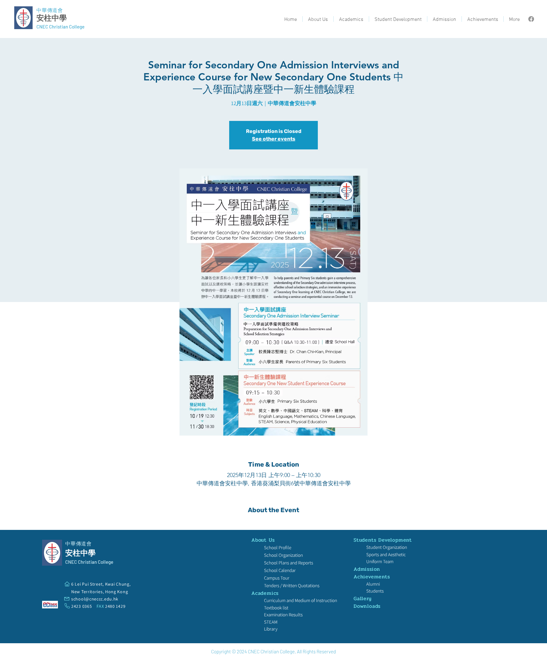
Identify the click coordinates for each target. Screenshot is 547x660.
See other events (273, 139)
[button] (318, 19)
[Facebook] (531, 19)
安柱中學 (51, 17)
